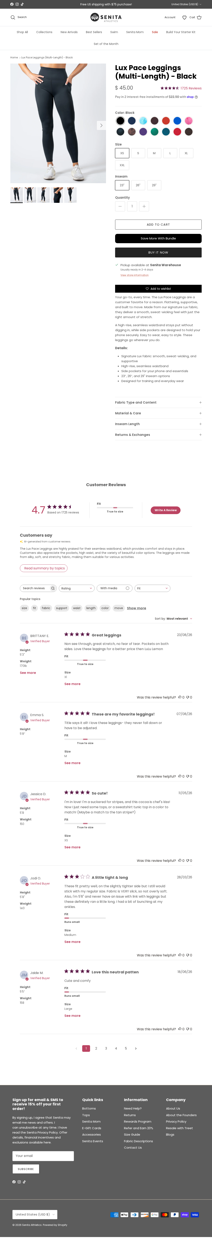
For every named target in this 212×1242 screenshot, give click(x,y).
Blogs (170, 1134)
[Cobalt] (177, 121)
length (91, 608)
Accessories (91, 1134)
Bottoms (89, 1108)
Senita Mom (135, 32)
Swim (114, 32)
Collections (44, 32)
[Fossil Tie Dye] (131, 132)
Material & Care (128, 413)
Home (14, 57)
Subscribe (26, 1169)
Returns (130, 1115)
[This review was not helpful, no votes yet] (187, 697)
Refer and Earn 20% (138, 1128)
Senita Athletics (32, 1225)
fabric (46, 608)
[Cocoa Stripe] (188, 132)
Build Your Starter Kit (180, 32)
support (61, 608)
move (118, 608)
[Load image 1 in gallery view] (58, 123)
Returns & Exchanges (132, 435)
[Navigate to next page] (136, 1048)
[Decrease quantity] (120, 206)
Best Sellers (94, 32)
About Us (173, 1108)
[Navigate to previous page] (76, 1048)
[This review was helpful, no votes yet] (179, 697)
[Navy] (131, 121)
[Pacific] (166, 132)
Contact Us (133, 1147)
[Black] (120, 121)
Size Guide (132, 1134)
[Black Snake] (120, 132)
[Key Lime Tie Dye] (143, 121)
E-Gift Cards (91, 1128)
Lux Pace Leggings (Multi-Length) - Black (47, 57)
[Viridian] (154, 132)
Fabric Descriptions (138, 1141)
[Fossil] (154, 121)
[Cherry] (166, 121)
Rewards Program (137, 1121)
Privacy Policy (176, 1121)
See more (28, 672)
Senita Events (92, 1141)
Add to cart (158, 224)
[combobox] (77, 588)
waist (77, 608)
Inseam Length (127, 424)
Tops (86, 1115)
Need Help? (133, 1108)
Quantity (122, 197)
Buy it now (158, 252)
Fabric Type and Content (136, 402)
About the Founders (181, 1115)
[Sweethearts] (177, 132)
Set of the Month (106, 44)
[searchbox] (34, 588)
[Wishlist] (184, 17)
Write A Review (166, 510)
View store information (134, 275)
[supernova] (143, 132)
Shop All (22, 32)
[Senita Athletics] (106, 17)
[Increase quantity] (144, 206)
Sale (155, 32)
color (105, 608)
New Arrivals (69, 32)
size (24, 608)
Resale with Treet (179, 1128)
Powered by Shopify (55, 1225)
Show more (136, 608)
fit (34, 608)
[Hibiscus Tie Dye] (188, 121)
